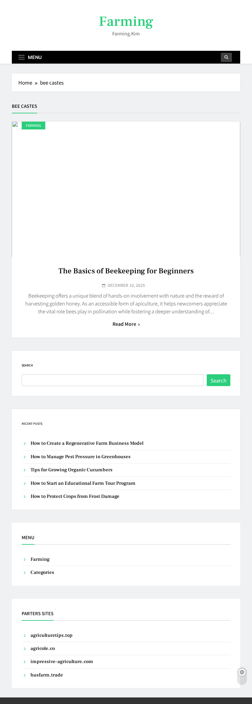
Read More (124, 324)
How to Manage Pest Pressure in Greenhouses (81, 457)
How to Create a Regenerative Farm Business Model (87, 443)
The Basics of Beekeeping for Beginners (126, 271)
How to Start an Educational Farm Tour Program (83, 483)
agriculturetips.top (52, 635)
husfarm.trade (47, 675)
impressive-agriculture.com (62, 661)
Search (27, 365)
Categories (42, 572)
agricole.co (43, 648)
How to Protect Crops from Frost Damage (75, 496)
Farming (126, 21)
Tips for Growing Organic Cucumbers (72, 470)
